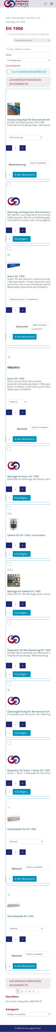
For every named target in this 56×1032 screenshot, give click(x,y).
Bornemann (19, 17)
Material (22, 429)
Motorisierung (17, 164)
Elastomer (22, 326)
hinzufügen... (21, 239)
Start (8, 17)
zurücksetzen (32, 299)
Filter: (9, 55)
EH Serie (31, 17)
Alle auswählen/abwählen (29, 71)
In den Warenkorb (24, 174)
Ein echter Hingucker (17, 1001)
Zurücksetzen (13, 65)
